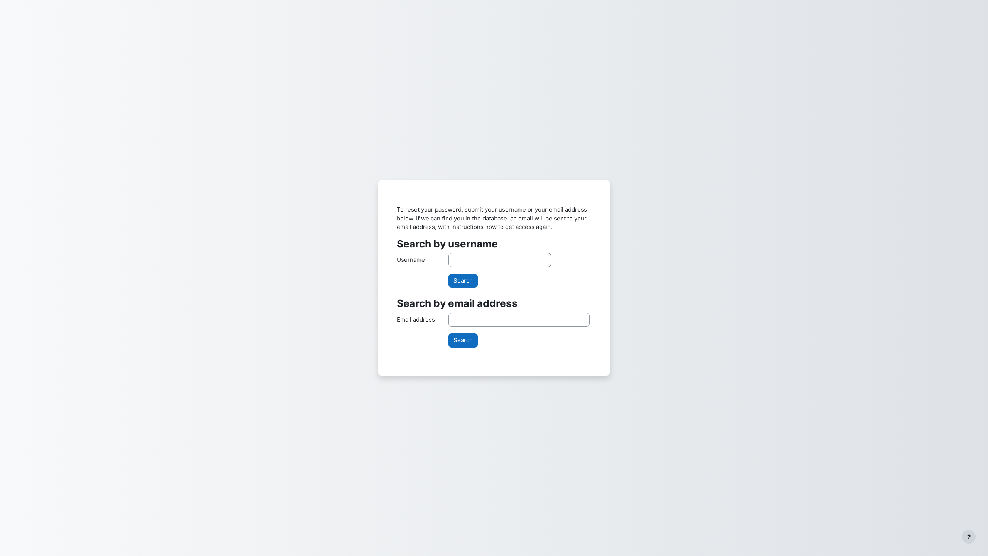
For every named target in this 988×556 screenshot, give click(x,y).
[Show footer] (969, 537)
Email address (416, 319)
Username (411, 259)
